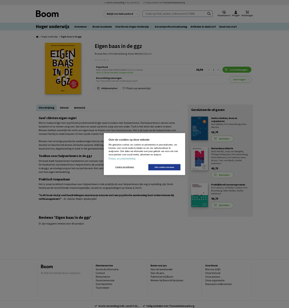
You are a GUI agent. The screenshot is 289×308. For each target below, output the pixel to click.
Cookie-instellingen (124, 167)
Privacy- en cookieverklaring (122, 158)
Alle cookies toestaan (164, 167)
